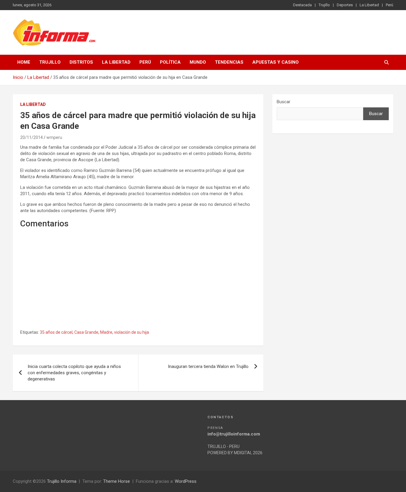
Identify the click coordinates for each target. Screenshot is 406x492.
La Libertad (369, 5)
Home (23, 62)
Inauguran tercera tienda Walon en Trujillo (208, 366)
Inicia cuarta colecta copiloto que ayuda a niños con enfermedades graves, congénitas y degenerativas (74, 373)
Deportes (345, 5)
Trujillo (324, 5)
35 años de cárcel (56, 332)
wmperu (54, 137)
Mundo (198, 62)
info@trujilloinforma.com (233, 434)
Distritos (81, 62)
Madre (106, 332)
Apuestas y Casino (275, 62)
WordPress (185, 481)
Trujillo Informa (61, 481)
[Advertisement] (138, 285)
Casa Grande (86, 332)
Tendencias (229, 62)
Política (170, 62)
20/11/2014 (31, 137)
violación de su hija (131, 332)
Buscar (283, 101)
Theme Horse (116, 481)
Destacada (302, 5)
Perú (389, 5)
